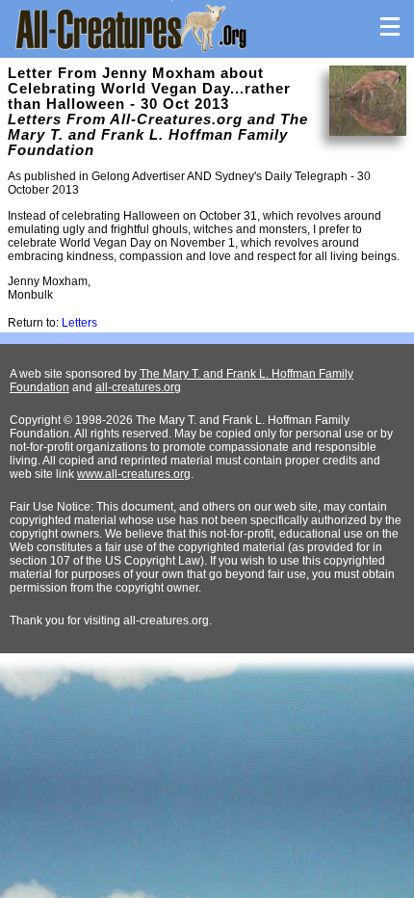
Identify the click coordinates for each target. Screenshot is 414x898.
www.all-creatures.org (134, 474)
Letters (79, 323)
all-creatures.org (138, 387)
